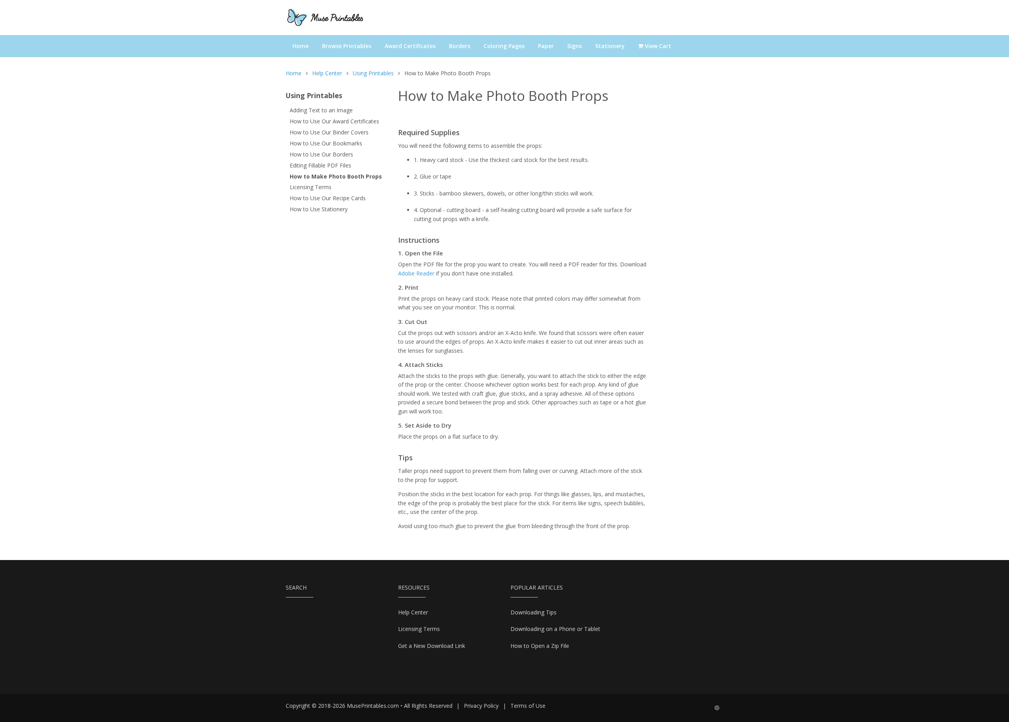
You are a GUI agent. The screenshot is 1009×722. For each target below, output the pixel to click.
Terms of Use (527, 705)
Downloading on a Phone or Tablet (555, 629)
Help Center (327, 73)
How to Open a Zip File (539, 645)
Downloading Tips (533, 612)
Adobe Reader (416, 273)
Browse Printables (346, 46)
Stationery (610, 46)
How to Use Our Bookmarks (326, 143)
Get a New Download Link (431, 645)
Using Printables (373, 73)
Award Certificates (410, 46)
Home (300, 46)
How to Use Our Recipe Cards (328, 198)
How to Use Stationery (319, 209)
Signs (574, 46)
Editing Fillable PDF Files (320, 165)
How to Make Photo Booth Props (336, 176)
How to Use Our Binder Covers (329, 132)
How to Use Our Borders (321, 154)
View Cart (657, 46)
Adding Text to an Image (321, 110)
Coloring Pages (504, 46)
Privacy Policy (481, 705)
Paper (546, 46)
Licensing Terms (310, 187)
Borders (459, 46)
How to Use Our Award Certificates (334, 121)
